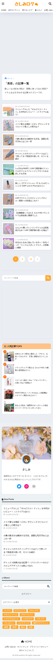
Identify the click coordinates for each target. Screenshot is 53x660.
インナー (7, 611)
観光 (23, 627)
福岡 (6, 627)
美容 (14, 627)
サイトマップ (22, 647)
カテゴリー (26, 594)
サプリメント (20, 611)
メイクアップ (23, 623)
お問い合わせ (10, 647)
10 (31, 259)
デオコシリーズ (10, 615)
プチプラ (40, 619)
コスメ (39, 10)
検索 (48, 278)
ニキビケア (27, 619)
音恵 (31, 627)
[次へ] (37, 259)
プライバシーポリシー (39, 647)
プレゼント (9, 623)
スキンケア (28, 10)
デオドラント (15, 10)
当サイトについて (26, 650)
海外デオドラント (40, 623)
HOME (3, 10)
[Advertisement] (26, 43)
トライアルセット (11, 619)
